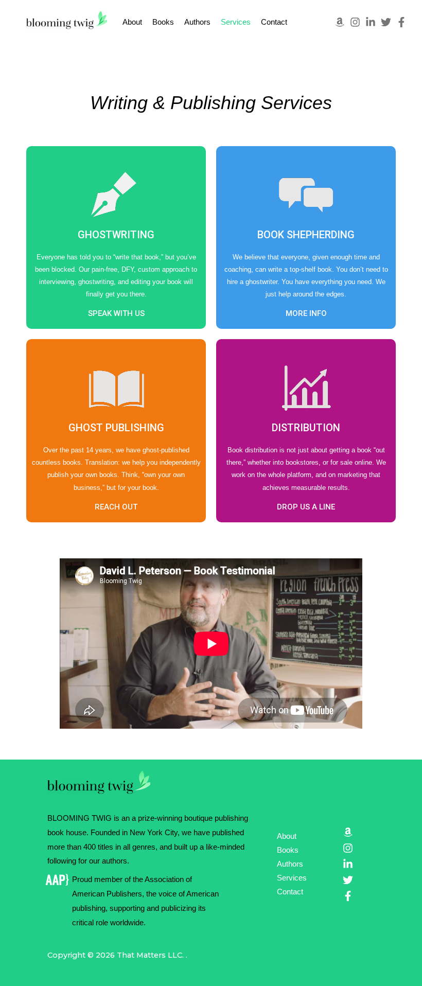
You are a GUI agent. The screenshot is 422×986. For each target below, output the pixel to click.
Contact (274, 22)
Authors (197, 22)
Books (163, 22)
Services (236, 22)
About (132, 22)
